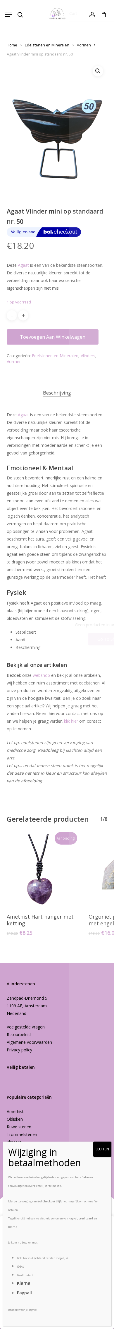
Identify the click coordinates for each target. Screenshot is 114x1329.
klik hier (71, 721)
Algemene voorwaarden (29, 1042)
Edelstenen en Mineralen (47, 45)
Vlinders (88, 355)
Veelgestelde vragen (26, 1027)
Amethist (15, 1111)
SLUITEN (102, 1149)
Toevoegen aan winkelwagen (52, 337)
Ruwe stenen (19, 1127)
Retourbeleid (19, 1034)
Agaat (23, 265)
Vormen (84, 45)
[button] (8, 15)
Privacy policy (19, 1050)
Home (12, 45)
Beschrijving (57, 392)
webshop (41, 675)
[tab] (57, 392)
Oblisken (15, 1119)
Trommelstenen (22, 1134)
